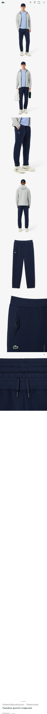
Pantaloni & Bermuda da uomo (13, 704)
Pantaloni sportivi (32, 704)
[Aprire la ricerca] (39, 2)
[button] (35, 2)
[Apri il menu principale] (44, 2)
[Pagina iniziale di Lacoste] (3, 2)
